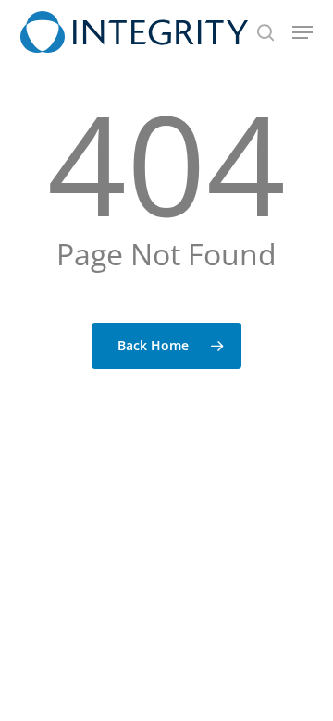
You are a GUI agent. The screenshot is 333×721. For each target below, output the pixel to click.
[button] (302, 32)
